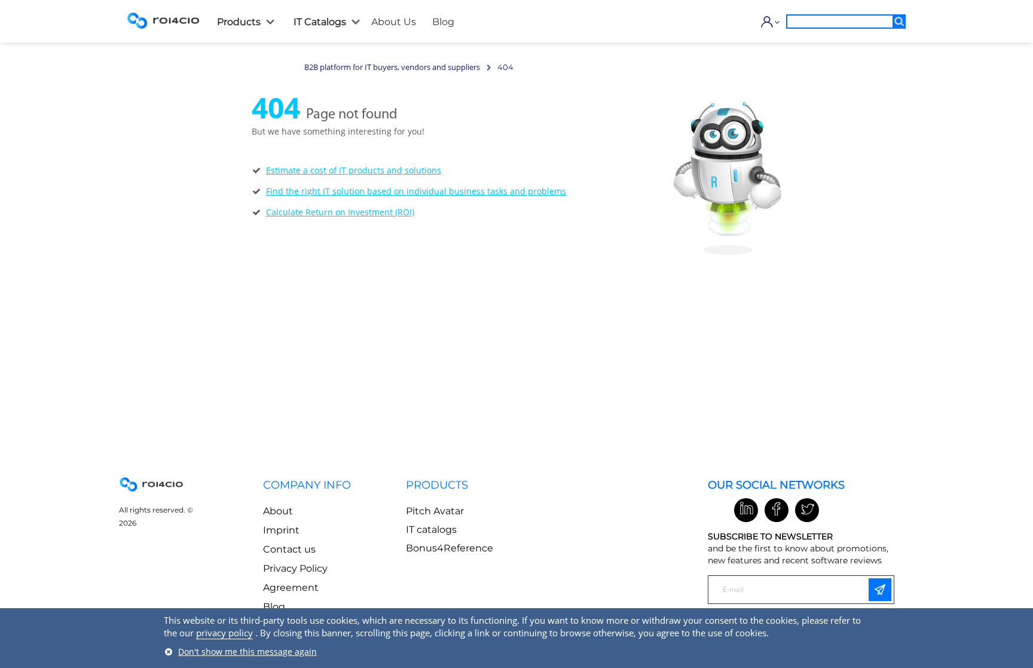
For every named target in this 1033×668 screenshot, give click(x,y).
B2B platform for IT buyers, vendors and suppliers (392, 67)
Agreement (291, 587)
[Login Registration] (767, 22)
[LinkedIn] (746, 510)
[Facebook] (776, 510)
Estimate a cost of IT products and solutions (353, 170)
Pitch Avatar (435, 511)
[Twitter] (807, 510)
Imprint (281, 530)
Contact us (289, 549)
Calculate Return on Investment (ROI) (340, 212)
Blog (274, 606)
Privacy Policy (295, 568)
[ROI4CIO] (163, 20)
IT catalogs (431, 529)
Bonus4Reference (449, 548)
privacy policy (224, 633)
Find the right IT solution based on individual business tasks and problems (416, 191)
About (278, 511)
